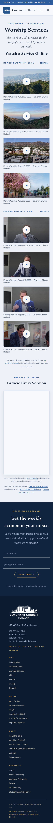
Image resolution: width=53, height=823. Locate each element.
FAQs (11, 710)
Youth (11, 770)
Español (17, 723)
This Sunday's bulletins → (30, 489)
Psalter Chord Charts (18, 744)
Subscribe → (26, 575)
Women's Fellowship (18, 779)
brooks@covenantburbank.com (23, 641)
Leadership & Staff (17, 714)
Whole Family (15, 788)
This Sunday (14, 662)
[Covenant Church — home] (23, 612)
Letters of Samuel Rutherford (22, 749)
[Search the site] (48, 10)
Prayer (12, 783)
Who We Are (14, 701)
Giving (12, 684)
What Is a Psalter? (17, 740)
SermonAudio (32, 478)
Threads (13, 651)
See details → (40, 2)
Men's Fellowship (16, 775)
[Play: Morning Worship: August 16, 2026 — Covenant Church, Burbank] (26, 116)
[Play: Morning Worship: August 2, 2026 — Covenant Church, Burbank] (26, 185)
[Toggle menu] (41, 10)
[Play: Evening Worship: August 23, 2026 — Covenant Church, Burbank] (26, 230)
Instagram (14, 647)
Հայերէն (18, 718)
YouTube (26, 647)
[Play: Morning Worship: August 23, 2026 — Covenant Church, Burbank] (26, 81)
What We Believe (16, 705)
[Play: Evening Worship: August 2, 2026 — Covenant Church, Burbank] (26, 334)
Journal (12, 753)
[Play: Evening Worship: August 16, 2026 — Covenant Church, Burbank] (26, 264)
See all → (45, 63)
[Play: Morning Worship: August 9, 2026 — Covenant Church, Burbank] (26, 150)
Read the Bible (15, 736)
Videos (12, 675)
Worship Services (16, 671)
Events (12, 679)
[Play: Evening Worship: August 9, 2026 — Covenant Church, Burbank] (26, 299)
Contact (12, 688)
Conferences (14, 757)
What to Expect (15, 667)
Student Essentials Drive (20, 792)
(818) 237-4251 (16, 638)
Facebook (39, 647)
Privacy (12, 812)
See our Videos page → (38, 486)
